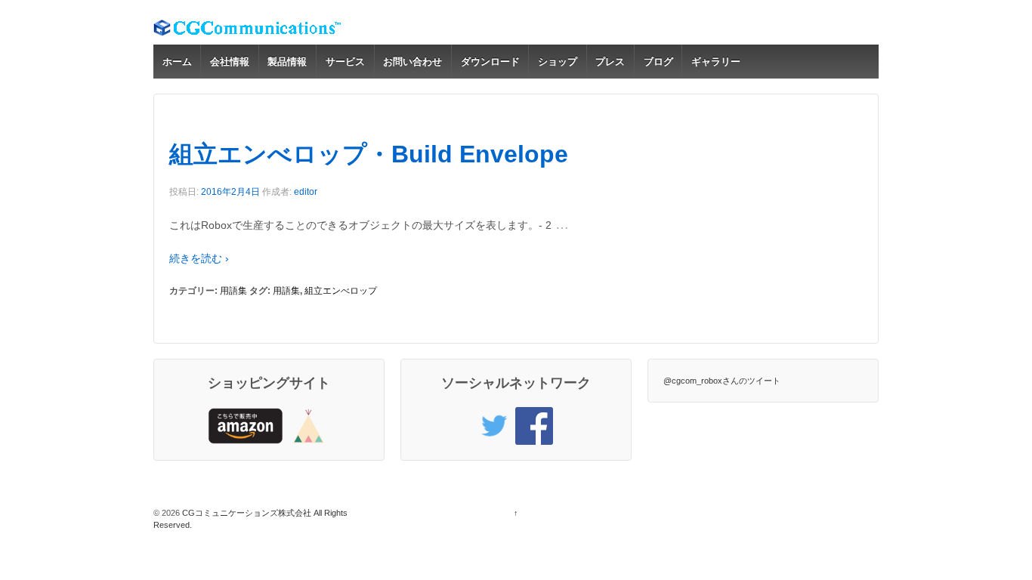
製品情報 (287, 61)
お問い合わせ (412, 61)
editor (305, 192)
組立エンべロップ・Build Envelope (368, 154)
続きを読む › (199, 258)
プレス (610, 61)
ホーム (177, 61)
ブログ (658, 61)
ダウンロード (490, 61)
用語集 (233, 290)
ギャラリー (715, 61)
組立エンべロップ (340, 290)
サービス (345, 61)
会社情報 (229, 61)
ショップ (557, 61)
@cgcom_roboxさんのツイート (721, 380)
